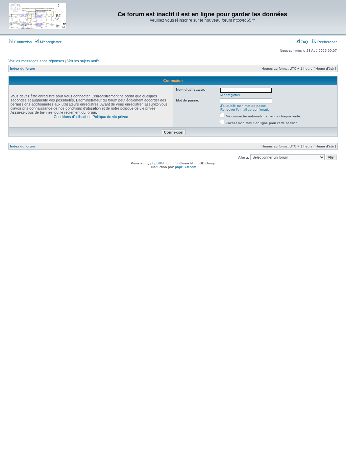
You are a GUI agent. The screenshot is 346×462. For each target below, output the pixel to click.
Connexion (22, 42)
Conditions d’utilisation (72, 117)
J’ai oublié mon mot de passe (243, 106)
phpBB (155, 163)
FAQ (304, 42)
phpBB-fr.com (185, 167)
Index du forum (22, 68)
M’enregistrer (50, 42)
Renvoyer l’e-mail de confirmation (246, 109)
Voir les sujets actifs (83, 61)
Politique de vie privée (110, 117)
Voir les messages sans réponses (36, 61)
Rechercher (326, 42)
